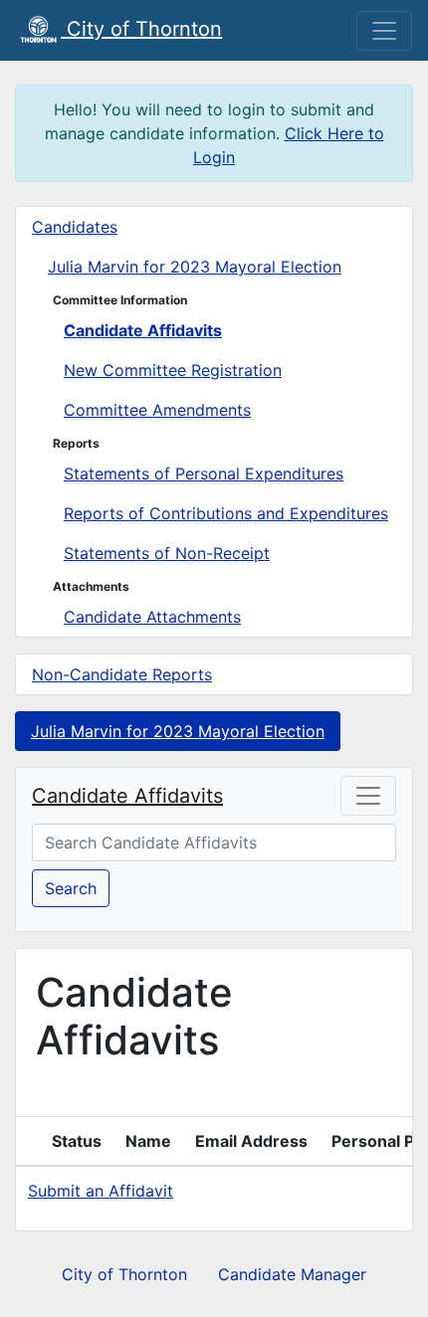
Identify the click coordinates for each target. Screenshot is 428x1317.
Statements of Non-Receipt (167, 553)
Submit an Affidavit (100, 1191)
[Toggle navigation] (384, 31)
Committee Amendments (157, 410)
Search (71, 888)
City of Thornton (124, 1274)
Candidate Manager (292, 1274)
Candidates (74, 227)
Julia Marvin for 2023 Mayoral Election (194, 267)
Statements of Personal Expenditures (203, 473)
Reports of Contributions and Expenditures (226, 513)
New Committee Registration (173, 370)
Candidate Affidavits (143, 330)
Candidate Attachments (152, 617)
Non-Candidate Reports (122, 674)
